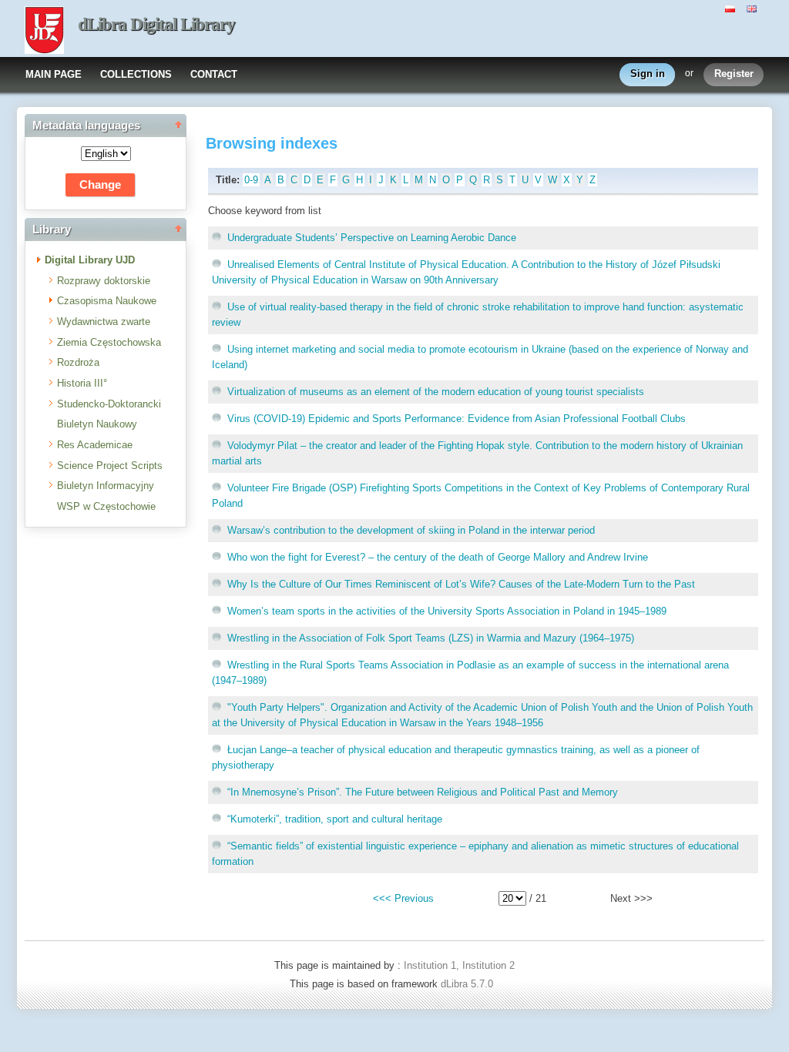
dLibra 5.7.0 (468, 984)
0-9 (251, 180)
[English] (753, 7)
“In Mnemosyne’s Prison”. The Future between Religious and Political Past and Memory (422, 792)
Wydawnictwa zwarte (103, 321)
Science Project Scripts (110, 465)
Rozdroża (78, 362)
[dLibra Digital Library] (44, 31)
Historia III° (82, 383)
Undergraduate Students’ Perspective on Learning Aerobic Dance (371, 237)
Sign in (647, 73)
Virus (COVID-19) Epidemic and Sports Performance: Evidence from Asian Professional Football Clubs (456, 418)
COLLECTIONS (136, 74)
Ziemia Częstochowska (109, 342)
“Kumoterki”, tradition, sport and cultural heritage (334, 819)
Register (734, 73)
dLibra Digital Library (156, 24)
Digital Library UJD (90, 260)
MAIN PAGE (53, 74)
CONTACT (213, 74)
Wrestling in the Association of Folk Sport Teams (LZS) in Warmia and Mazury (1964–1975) (430, 638)
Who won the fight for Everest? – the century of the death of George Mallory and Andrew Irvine (437, 557)
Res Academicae (95, 445)
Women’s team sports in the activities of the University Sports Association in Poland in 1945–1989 (446, 611)
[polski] (732, 7)
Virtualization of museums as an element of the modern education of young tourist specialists (435, 391)
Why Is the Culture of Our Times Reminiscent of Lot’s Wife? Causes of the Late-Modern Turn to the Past (461, 584)
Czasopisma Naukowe (106, 301)
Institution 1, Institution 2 (459, 965)
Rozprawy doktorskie (103, 280)
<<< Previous (403, 898)
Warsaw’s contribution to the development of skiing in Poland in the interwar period (411, 530)
